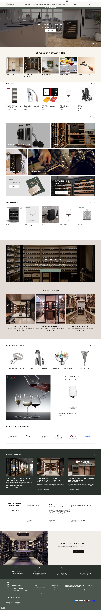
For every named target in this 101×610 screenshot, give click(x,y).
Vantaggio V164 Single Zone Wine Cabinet (13, 107)
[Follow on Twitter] (13, 597)
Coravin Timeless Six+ (84, 106)
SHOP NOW (50, 30)
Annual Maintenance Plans (39, 591)
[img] (15, 509)
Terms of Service (38, 600)
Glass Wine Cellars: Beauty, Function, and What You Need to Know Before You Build (50, 480)
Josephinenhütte (63, 105)
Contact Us (36, 585)
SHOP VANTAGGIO (61, 192)
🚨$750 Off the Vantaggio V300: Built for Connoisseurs (50, 7)
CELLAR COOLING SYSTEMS (38, 4)
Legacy (43, 224)
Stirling (7, 224)
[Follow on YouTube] (19, 598)
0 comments (16, 487)
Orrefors (26, 224)
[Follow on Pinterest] (16, 598)
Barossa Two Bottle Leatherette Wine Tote (48, 226)
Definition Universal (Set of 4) (67, 413)
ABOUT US (87, 1)
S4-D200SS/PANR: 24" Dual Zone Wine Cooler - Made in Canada (14, 226)
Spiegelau (61, 412)
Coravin (79, 105)
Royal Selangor (81, 224)
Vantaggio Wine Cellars (10, 105)
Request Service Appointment (40, 593)
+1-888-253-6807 (14, 1)
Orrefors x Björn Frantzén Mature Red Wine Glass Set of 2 (32, 227)
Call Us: (18, 588)
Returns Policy (86, 574)
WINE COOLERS (28, 4)
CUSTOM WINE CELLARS (71, 4)
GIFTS (64, 4)
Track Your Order (38, 589)
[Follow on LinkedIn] (11, 598)
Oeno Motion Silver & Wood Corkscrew (31, 107)
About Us (53, 589)
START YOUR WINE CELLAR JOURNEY (50, 270)
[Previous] (38, 7)
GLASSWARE (52, 4)
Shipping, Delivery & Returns (40, 587)
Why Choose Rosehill (55, 587)
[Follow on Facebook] (8, 598)
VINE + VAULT (81, 1)
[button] (25, 512)
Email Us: (20, 587)
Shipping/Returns (26, 600)
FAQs (52, 593)
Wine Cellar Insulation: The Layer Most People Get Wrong (19, 479)
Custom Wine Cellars (55, 585)
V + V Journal (53, 591)
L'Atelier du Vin (27, 105)
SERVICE (75, 1)
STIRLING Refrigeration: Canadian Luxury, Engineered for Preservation (81, 480)
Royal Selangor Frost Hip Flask (85, 226)
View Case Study (20, 330)
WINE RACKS (46, 4)
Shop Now (14, 186)
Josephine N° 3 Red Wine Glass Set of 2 (68, 107)
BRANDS (71, 1)
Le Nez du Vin (44, 105)
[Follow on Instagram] (6, 597)
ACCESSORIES (59, 4)
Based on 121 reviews (15, 510)
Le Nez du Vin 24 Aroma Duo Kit (49, 107)
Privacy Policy (32, 600)
